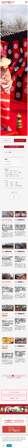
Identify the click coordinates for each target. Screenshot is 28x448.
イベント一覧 (20, 140)
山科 (7, 184)
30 (10, 377)
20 (8, 377)
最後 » (19, 377)
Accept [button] (9, 445)
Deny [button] (4, 445)
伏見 (7, 182)
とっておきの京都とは (14, 392)
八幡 (12, 185)
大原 (12, 182)
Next (23, 409)
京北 (7, 185)
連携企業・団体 (14, 398)
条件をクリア (14, 192)
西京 (17, 184)
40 (12, 377)
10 (23, 375)
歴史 (10, 251)
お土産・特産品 (4, 315)
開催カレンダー (7, 140)
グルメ (6, 313)
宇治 (12, 184)
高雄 (17, 182)
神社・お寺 (7, 251)
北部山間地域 (18, 185)
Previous (4, 409)
